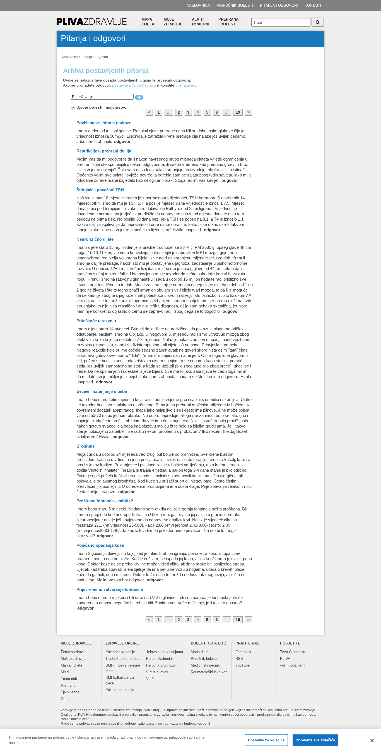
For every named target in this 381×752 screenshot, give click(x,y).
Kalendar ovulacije (120, 652)
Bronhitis (85, 446)
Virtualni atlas (157, 672)
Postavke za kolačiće (266, 740)
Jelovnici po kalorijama (164, 652)
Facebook (243, 652)
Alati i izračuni (200, 21)
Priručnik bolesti (235, 5)
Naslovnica (198, 5)
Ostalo (66, 699)
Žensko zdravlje (73, 652)
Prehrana (68, 685)
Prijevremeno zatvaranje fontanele (109, 589)
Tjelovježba (70, 692)
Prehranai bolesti (228, 21)
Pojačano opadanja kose (100, 545)
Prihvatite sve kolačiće (315, 740)
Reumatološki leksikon (209, 672)
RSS (239, 658)
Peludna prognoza (160, 665)
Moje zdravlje (173, 21)
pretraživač (185, 85)
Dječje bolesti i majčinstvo (101, 107)
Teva (284, 652)
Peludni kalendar (159, 658)
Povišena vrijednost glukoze (103, 123)
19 (238, 112)
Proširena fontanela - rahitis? (104, 501)
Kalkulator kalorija (119, 690)
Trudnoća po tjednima (122, 658)
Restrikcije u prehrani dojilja (103, 151)
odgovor (122, 141)
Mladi (65, 672)
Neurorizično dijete (95, 239)
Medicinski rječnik (205, 665)
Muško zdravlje (73, 658)
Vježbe (151, 679)
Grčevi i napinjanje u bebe (101, 391)
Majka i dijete (71, 665)
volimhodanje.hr (292, 665)
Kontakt (313, 5)
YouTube (242, 665)
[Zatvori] (372, 740)
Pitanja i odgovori (279, 5)
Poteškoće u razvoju (96, 321)
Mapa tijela (148, 21)
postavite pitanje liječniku (134, 85)
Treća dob (69, 679)
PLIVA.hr (287, 658)
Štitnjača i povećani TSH (100, 190)
